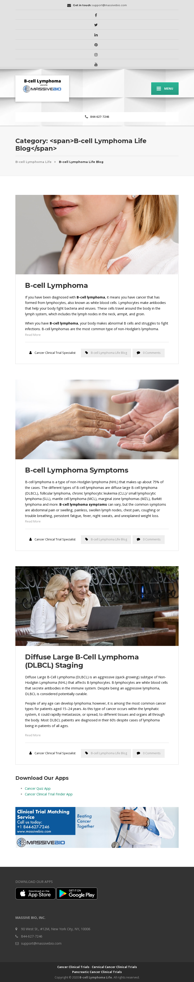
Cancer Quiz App (38, 788)
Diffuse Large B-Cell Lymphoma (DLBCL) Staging (82, 661)
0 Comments (151, 353)
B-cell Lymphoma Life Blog (109, 353)
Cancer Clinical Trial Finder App (49, 794)
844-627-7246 (99, 117)
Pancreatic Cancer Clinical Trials (97, 972)
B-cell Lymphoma (56, 285)
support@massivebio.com (41, 943)
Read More (33, 335)
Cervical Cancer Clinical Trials (114, 967)
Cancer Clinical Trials (73, 967)
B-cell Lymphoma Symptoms (76, 470)
